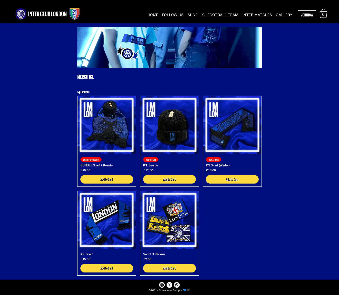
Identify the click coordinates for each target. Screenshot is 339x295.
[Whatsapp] (177, 285)
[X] (169, 285)
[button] (323, 13)
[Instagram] (162, 285)
